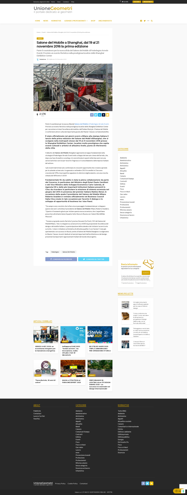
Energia (120, 439)
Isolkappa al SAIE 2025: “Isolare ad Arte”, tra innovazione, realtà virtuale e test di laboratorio (71, 350)
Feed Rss (36, 419)
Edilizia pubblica (123, 437)
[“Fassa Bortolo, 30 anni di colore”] (45, 368)
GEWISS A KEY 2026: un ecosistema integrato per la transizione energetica (45, 348)
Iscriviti (146, 272)
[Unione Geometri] (52, 10)
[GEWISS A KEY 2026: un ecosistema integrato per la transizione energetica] (45, 334)
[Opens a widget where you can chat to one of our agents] (179, 491)
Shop (72, 2)
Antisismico (124, 166)
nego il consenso (142, 283)
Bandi (122, 173)
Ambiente (123, 158)
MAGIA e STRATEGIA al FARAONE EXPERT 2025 (71, 381)
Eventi (40, 38)
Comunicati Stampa (127, 179)
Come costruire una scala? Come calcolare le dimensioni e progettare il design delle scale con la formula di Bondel (141, 318)
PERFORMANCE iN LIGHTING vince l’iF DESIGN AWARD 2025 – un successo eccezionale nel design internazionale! (99, 384)
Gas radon (123, 194)
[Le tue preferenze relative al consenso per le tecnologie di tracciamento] (183, 491)
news (122, 199)
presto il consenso (128, 283)
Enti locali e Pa (123, 442)
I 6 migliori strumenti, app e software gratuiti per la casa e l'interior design (140, 305)
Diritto (120, 429)
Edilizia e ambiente (124, 432)
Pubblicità (37, 411)
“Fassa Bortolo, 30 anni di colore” (45, 381)
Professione (124, 205)
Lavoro (122, 197)
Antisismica (124, 163)
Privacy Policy (60, 483)
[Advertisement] (72, 292)
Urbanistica (124, 218)
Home (53, 2)
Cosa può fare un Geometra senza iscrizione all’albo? (139, 343)
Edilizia (122, 184)
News (59, 2)
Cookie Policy (73, 483)
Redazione (43, 59)
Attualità (123, 171)
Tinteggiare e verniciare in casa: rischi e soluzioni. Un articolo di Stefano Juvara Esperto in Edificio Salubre (141, 332)
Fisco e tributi (125, 192)
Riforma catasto (126, 210)
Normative (56, 21)
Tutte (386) (122, 411)
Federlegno (55, 252)
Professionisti (125, 207)
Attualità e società (124, 421)
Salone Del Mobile (69, 252)
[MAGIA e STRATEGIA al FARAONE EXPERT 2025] (72, 368)
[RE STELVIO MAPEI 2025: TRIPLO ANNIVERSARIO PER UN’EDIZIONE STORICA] (100, 334)
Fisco (122, 189)
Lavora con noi (39, 416)
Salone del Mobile (92, 124)
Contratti (123, 181)
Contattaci (66, 2)
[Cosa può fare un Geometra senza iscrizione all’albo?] (125, 344)
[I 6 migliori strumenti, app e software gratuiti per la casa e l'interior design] (125, 305)
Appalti (122, 168)
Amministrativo (125, 160)
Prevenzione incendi (127, 202)
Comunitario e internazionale (128, 426)
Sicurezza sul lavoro (127, 215)
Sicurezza (121, 452)
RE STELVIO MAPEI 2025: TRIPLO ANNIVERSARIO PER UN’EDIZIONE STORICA (100, 348)
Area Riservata (105, 21)
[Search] (152, 21)
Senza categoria (126, 212)
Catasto (123, 176)
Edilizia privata (123, 434)
